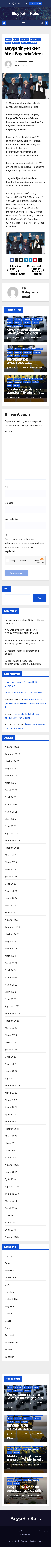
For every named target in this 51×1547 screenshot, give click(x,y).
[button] (42, 23)
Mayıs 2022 (11, 1092)
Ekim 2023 (10, 992)
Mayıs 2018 (11, 1201)
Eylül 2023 (10, 999)
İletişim (33, 1541)
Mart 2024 (10, 956)
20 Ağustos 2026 (18, 1434)
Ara (6, 588)
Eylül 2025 (10, 826)
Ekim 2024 (10, 905)
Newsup (42, 1531)
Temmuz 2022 (12, 1085)
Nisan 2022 (11, 1100)
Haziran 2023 (12, 1020)
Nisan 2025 (11, 862)
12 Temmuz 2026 (17, 1465)
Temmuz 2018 (12, 1193)
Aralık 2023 (11, 977)
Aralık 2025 (11, 804)
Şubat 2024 (11, 963)
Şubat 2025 (11, 876)
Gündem (16, 43)
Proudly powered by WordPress (16, 1531)
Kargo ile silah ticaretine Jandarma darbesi (34, 270)
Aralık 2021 (11, 1107)
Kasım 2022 (11, 1071)
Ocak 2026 (10, 797)
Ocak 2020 (10, 1150)
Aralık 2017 (11, 1222)
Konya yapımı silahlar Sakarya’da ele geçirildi (25, 331)
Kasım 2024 (11, 898)
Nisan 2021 (10, 1143)
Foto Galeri (35, 39)
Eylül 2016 (10, 1229)
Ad (7, 486)
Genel (8, 43)
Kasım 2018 (11, 1172)
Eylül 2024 (10, 912)
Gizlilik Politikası (21, 1541)
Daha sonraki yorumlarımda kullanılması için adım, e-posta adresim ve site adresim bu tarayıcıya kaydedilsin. (24, 545)
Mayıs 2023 (11, 1028)
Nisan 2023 (11, 1035)
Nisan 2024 (11, 948)
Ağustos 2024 (12, 919)
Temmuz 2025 (12, 840)
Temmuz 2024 (12, 927)
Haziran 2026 (12, 761)
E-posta (10, 503)
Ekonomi (24, 39)
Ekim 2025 (10, 819)
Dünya (8, 39)
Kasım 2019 (11, 1157)
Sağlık (35, 323)
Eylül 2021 (10, 1114)
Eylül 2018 (10, 1179)
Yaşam (34, 43)
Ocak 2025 (10, 883)
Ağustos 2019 (12, 1165)
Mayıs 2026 (11, 768)
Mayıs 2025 (11, 855)
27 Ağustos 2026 (18, 1403)
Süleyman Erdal (25, 62)
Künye (40, 1541)
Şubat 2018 (11, 1208)
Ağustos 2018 (12, 1186)
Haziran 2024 (12, 934)
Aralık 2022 (11, 1064)
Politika (25, 43)
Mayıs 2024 (11, 941)
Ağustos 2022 (12, 1078)
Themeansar (25, 1534)
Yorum (9, 431)
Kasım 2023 (11, 984)
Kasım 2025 (11, 811)
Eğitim (15, 39)
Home (10, 1541)
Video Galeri (11, 1342)
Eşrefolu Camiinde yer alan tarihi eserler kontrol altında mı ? (25, 703)
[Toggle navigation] (24, 23)
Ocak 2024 (10, 970)
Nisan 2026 (11, 775)
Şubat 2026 (11, 790)
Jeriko (8, 692)
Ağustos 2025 (12, 833)
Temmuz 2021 (12, 1121)
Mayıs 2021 (11, 1136)
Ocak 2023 (10, 1056)
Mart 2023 (10, 1042)
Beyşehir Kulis (25, 13)
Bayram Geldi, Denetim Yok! (28, 692)
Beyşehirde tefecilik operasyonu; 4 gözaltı (24, 1488)
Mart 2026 (10, 783)
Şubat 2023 (11, 1049)
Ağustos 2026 (12, 746)
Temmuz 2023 (12, 1013)
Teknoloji (18, 326)
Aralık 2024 (11, 891)
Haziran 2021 (12, 1128)
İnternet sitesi (11, 519)
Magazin (27, 352)
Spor (9, 326)
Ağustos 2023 (12, 1006)
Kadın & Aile (11, 1299)
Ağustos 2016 (12, 1237)
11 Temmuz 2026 (17, 1495)
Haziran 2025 (12, 847)
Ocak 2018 (10, 1215)
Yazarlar (9, 1357)
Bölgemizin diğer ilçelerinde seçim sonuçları (17, 270)
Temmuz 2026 (12, 754)
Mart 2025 (10, 869)
